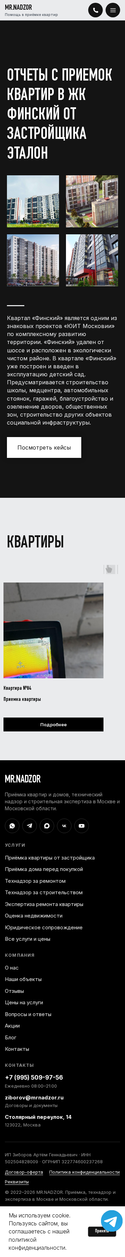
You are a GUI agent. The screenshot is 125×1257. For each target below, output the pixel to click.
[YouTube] (81, 826)
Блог (10, 1037)
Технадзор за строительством (44, 892)
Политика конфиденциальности (84, 1172)
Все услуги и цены (27, 939)
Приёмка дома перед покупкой (44, 869)
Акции (12, 1025)
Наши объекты (23, 979)
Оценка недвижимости (33, 915)
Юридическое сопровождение (44, 927)
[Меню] (113, 10)
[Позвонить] (95, 10)
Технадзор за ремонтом (35, 881)
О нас (12, 967)
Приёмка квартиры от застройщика (50, 857)
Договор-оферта (24, 1172)
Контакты (17, 1049)
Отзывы (14, 991)
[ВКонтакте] (64, 826)
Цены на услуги (24, 1002)
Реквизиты (17, 1181)
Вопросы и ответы (28, 1014)
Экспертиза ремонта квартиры (44, 904)
